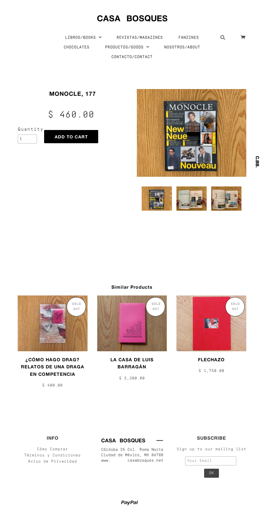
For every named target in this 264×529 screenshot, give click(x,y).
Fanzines (188, 38)
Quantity (27, 129)
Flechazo (211, 359)
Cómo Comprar (52, 449)
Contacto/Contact (132, 57)
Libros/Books (82, 38)
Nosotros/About (182, 47)
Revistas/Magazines (140, 38)
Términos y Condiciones (52, 455)
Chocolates (77, 47)
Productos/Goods (125, 47)
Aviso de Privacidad (52, 462)
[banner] (132, 17)
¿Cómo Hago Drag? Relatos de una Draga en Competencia (52, 367)
